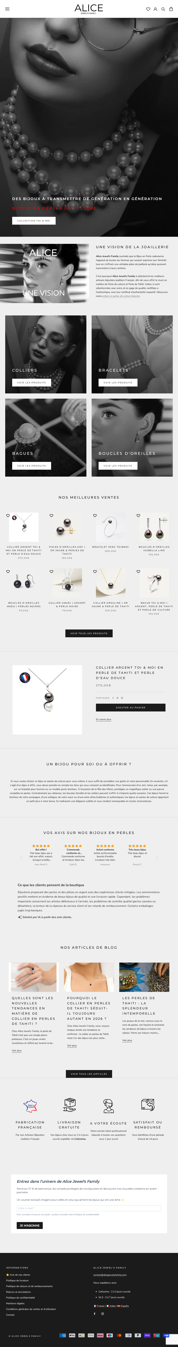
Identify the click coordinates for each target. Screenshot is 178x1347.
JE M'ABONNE (30, 1225)
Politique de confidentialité (20, 1297)
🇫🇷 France (98, 1306)
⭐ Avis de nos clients (18, 1274)
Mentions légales (15, 1303)
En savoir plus (103, 719)
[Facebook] (113, 698)
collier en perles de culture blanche (121, 296)
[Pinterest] (122, 698)
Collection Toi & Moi (34, 220)
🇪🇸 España (123, 1306)
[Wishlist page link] (148, 9)
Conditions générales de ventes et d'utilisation (31, 1309)
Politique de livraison (17, 1280)
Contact (10, 1314)
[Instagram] (102, 1314)
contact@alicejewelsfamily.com (110, 1275)
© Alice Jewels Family (25, 1336)
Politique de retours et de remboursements (29, 1286)
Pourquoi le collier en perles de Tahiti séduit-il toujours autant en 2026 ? (89, 1008)
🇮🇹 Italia (110, 1306)
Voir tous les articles (89, 1074)
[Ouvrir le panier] (171, 9)
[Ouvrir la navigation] (7, 8)
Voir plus (17, 1050)
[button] (22, 857)
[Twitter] (117, 698)
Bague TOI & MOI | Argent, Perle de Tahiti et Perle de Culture (154, 606)
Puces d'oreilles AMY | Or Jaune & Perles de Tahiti (67, 550)
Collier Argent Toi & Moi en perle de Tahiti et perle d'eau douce (24, 550)
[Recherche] (163, 9)
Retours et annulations (18, 1292)
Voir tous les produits (89, 633)
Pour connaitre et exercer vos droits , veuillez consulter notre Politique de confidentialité (58, 1214)
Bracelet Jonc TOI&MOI (110, 547)
